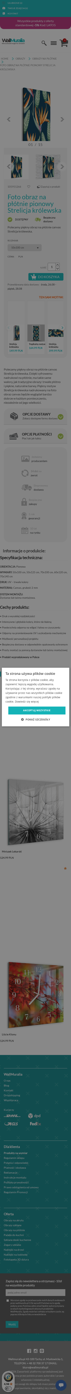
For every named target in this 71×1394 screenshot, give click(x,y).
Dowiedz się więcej (27, 702)
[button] (35, 719)
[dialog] (35, 697)
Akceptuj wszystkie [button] (36, 710)
